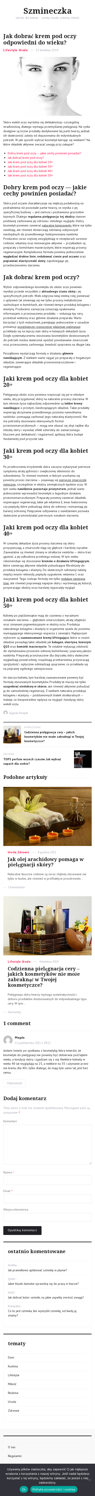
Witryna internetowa (15, 1210)
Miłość (12, 1384)
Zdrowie (23, 852)
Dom (11, 1357)
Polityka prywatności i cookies (54, 1489)
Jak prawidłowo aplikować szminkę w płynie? (37, 1270)
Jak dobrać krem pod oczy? (26, 158)
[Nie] (89, 1480)
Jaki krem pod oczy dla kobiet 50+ (30, 175)
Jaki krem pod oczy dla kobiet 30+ (30, 166)
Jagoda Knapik (18, 713)
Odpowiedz (14, 1083)
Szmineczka (47, 11)
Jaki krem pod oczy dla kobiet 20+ (30, 162)
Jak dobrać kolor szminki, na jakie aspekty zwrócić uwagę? (46, 1297)
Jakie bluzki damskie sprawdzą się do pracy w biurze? (43, 1284)
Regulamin (15, 1456)
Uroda (23, 50)
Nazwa (8, 1172)
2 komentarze (16, 887)
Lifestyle (10, 50)
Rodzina (13, 1393)
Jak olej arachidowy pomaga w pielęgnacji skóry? (46, 862)
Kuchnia (13, 1366)
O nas (11, 1447)
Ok (24, 1489)
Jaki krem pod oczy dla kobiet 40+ (30, 171)
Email (8, 1191)
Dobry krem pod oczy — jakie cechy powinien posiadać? (44, 153)
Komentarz (10, 1121)
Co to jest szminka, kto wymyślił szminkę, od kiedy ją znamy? (42, 1313)
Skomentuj (14, 1012)
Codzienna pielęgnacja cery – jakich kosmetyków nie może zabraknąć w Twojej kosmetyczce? (44, 977)
